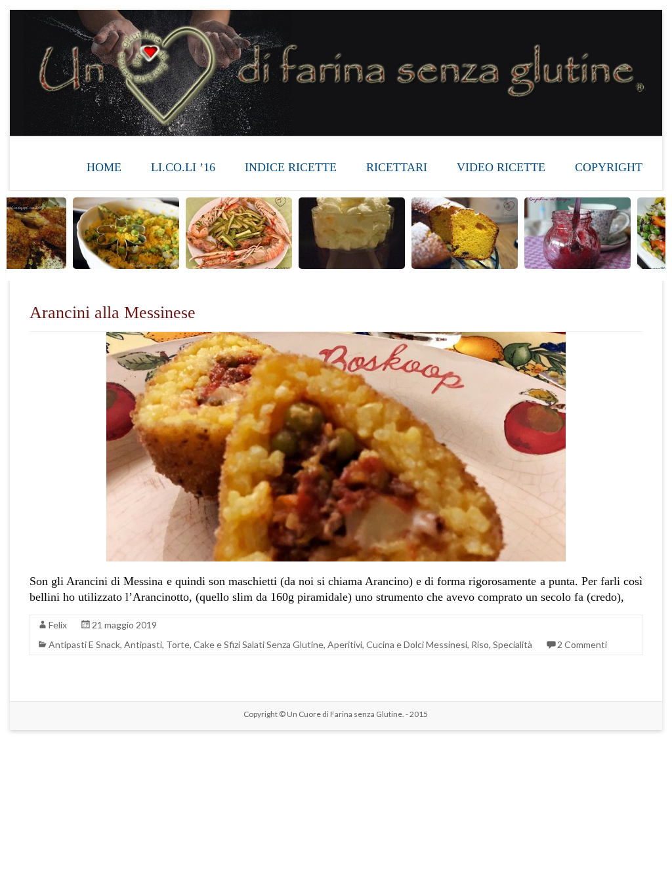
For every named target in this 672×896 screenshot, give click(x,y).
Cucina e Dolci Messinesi (416, 644)
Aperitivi (344, 644)
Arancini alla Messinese (113, 312)
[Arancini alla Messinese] (336, 338)
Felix (58, 624)
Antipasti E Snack (84, 644)
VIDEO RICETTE (501, 167)
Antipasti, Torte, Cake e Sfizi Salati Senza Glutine (224, 644)
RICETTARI (396, 167)
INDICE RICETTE (291, 167)
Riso (480, 644)
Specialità (512, 644)
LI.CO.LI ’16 (183, 167)
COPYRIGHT (608, 167)
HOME (104, 167)
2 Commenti (582, 644)
